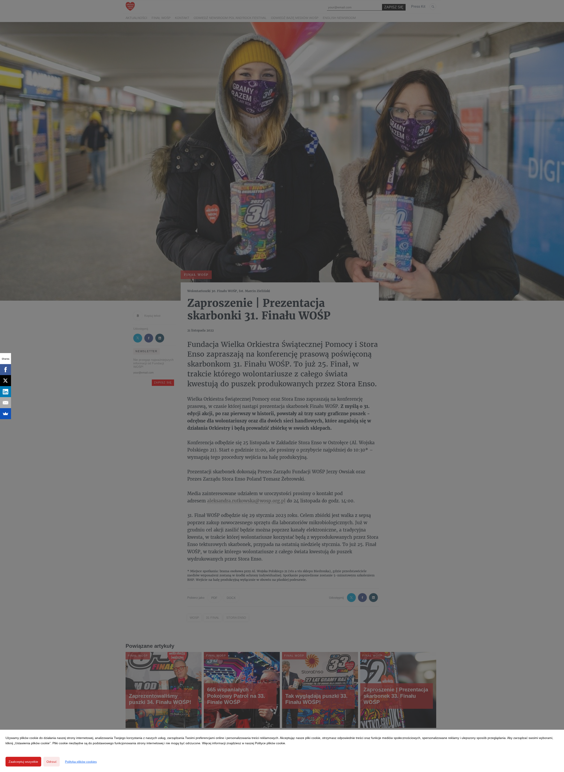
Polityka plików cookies (81, 761)
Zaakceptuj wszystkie (23, 761)
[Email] (5, 402)
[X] (5, 380)
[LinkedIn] (5, 391)
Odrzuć (51, 761)
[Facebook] (5, 369)
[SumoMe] (5, 413)
